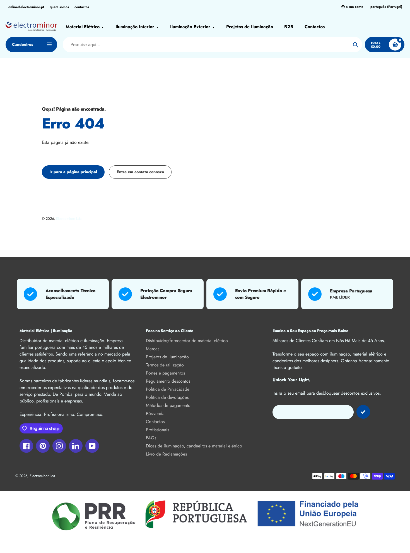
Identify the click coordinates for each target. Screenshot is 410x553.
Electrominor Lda (68, 218)
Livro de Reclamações (166, 454)
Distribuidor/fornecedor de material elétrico (187, 340)
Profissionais (157, 429)
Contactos (155, 421)
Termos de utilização (165, 365)
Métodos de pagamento (168, 405)
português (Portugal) (386, 6)
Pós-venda (155, 413)
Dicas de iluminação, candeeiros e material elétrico (194, 446)
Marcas (152, 348)
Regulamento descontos (168, 381)
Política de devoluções (167, 397)
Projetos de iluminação (167, 357)
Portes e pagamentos (165, 373)
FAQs (151, 438)
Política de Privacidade (167, 389)
